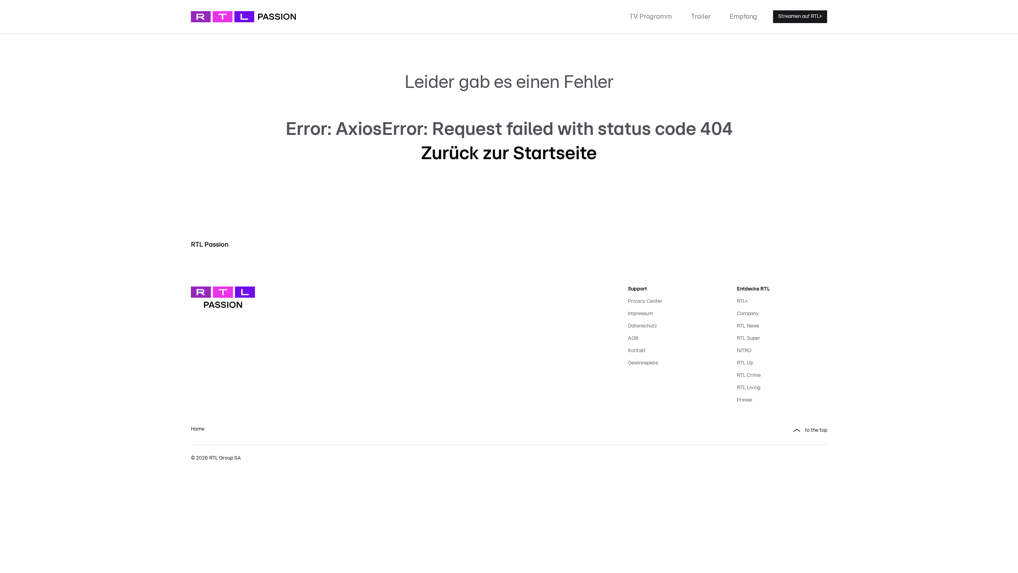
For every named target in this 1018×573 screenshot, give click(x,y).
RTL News (748, 326)
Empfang (743, 16)
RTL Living (748, 387)
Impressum (640, 313)
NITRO (744, 350)
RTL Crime (749, 375)
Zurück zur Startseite (509, 153)
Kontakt (637, 350)
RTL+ (742, 301)
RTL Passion (210, 244)
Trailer (701, 16)
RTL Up (745, 363)
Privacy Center (645, 301)
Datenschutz (642, 326)
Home (197, 429)
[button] (673, 430)
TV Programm (650, 16)
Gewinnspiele (643, 363)
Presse (744, 400)
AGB (633, 338)
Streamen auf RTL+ (800, 16)
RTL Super (748, 338)
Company (748, 313)
